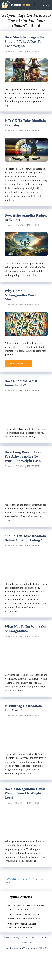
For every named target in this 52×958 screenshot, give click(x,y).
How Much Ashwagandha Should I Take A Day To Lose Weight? (25, 41)
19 (42, 878)
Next (9, 882)
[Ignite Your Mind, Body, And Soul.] (16, 5)
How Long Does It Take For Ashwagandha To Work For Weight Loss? (23, 456)
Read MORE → (18, 363)
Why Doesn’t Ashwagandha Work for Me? (23, 295)
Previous (10, 878)
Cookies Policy (29, 937)
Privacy (7, 937)
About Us (43, 937)
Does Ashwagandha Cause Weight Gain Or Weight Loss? (25, 793)
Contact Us (26, 942)
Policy (17, 937)
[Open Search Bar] (35, 5)
